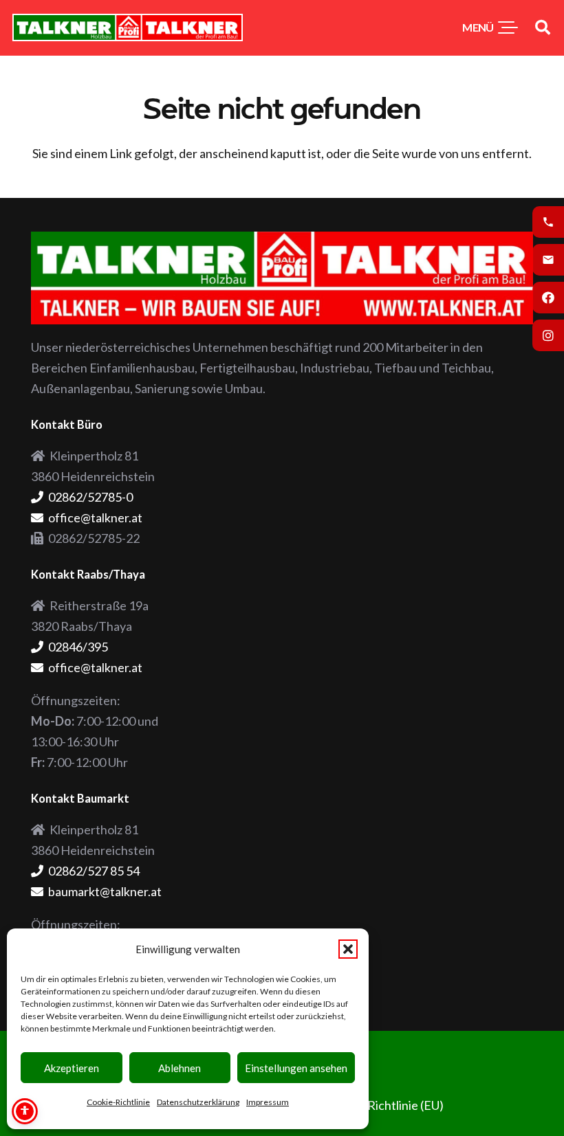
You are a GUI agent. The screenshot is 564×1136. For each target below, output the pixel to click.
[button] (348, 949)
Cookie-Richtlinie (118, 1102)
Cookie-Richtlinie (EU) (384, 1105)
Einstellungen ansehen (296, 1068)
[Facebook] (548, 297)
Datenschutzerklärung (198, 1102)
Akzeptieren (71, 1068)
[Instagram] (548, 335)
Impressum (267, 1102)
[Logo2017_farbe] (127, 27)
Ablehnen (179, 1068)
